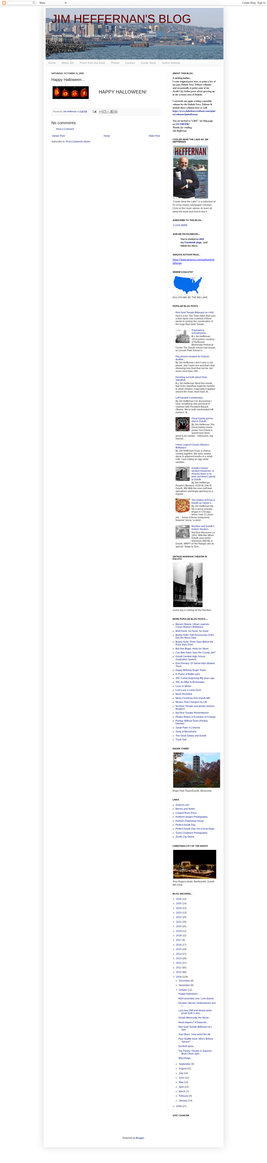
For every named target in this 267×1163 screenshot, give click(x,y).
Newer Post (58, 136)
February (184, 1096)
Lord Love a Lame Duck (188, 690)
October (183, 990)
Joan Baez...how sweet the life (194, 1034)
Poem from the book (92, 62)
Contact (130, 62)
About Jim (68, 62)
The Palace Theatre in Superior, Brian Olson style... (195, 1052)
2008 (179, 1106)
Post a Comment (65, 129)
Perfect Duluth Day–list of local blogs (195, 828)
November (185, 985)
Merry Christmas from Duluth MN (193, 698)
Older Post (154, 136)
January (183, 1100)
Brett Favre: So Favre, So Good (192, 631)
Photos (115, 62)
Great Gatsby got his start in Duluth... (202, 420)
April (181, 1087)
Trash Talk (181, 739)
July (181, 1073)
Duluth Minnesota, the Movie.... (194, 1017)
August (183, 1068)
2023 (179, 912)
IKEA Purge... (185, 1058)
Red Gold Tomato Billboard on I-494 (195, 312)
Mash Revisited (184, 694)
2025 (179, 903)
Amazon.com (182, 805)
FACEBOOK (182, 124)
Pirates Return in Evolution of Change (196, 717)
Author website (171, 62)
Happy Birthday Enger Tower (191, 670)
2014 (179, 954)
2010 (179, 972)
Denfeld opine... (186, 1046)
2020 (179, 926)
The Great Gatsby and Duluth (191, 735)
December (185, 980)
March (182, 1091)
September (185, 1064)
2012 (179, 963)
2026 (179, 899)
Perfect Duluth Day (185, 825)
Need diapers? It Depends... (193, 1022)
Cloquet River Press (186, 813)
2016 (179, 944)
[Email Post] (94, 111)
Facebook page (193, 242)
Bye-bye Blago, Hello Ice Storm (192, 648)
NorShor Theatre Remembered (192, 712)
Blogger (140, 1138)
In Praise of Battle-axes (188, 674)
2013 (179, 958)
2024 (179, 908)
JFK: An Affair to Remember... (191, 682)
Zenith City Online (185, 836)
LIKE (201, 239)
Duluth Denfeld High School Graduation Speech (190, 658)
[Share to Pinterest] (116, 112)
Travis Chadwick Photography (191, 833)
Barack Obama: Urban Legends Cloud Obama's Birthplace (192, 625)
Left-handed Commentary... (190, 397)
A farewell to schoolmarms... (200, 331)
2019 (179, 931)
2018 (179, 935)
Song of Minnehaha (186, 731)
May (181, 1082)
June (182, 1077)
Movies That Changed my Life (191, 702)
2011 (179, 967)
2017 (179, 940)
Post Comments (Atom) (78, 141)
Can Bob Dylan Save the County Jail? (196, 652)
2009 (179, 976)
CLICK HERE (180, 225)
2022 (179, 917)
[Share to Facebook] (112, 112)
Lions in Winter (183, 686)
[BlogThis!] (105, 112)
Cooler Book (148, 62)
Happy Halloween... (188, 993)
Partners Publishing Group (190, 821)
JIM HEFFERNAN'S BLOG (121, 18)
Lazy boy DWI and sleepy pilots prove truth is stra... (195, 1012)
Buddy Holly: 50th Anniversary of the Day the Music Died (195, 636)
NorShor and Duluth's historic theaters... (203, 527)
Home (52, 62)
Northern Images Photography (192, 816)
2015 (179, 949)
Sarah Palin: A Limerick (188, 727)
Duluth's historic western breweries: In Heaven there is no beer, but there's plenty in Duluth (203, 474)
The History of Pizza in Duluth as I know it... (203, 501)
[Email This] (101, 112)
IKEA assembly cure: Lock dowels (196, 998)
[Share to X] (108, 112)
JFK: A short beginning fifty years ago (195, 678)
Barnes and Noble (185, 808)
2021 (179, 922)
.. (202, 242)
